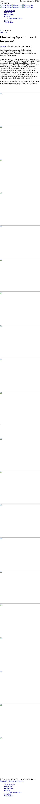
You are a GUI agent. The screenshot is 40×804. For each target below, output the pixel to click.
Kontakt (7, 790)
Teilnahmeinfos (9, 784)
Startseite (3, 46)
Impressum (3, 781)
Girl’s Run (7, 794)
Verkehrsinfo (8, 796)
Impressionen (8, 788)
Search (7, 3)
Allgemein (3, 32)
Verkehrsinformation (15, 792)
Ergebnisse (8, 786)
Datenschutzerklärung (16, 781)
